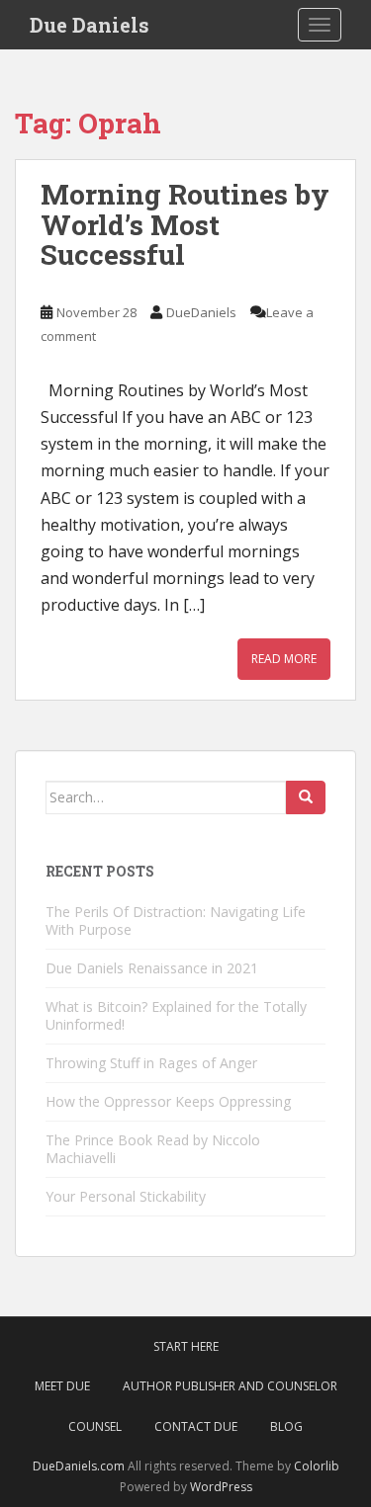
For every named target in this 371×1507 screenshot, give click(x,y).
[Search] (305, 797)
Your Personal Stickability (126, 1196)
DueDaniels (201, 312)
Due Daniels (89, 25)
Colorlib (316, 1466)
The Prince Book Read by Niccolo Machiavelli (153, 1148)
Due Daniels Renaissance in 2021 (152, 968)
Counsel (95, 1426)
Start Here (186, 1346)
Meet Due (62, 1386)
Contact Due (195, 1426)
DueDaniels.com (79, 1466)
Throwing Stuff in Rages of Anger (151, 1062)
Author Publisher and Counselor (230, 1386)
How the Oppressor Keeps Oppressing (168, 1101)
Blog (286, 1426)
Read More (284, 658)
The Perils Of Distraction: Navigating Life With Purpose (176, 920)
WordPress (221, 1486)
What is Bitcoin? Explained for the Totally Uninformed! (176, 1015)
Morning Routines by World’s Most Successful (185, 225)
